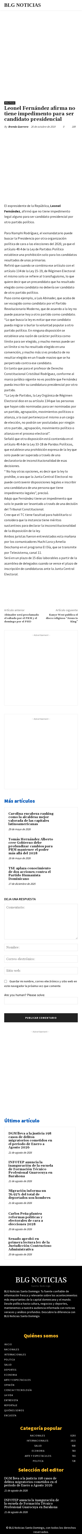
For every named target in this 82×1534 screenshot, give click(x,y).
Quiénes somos (41, 1335)
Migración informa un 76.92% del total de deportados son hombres (29, 1194)
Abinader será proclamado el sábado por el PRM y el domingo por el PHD (21, 618)
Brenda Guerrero (18, 126)
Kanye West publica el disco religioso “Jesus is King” (62, 618)
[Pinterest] (41, 136)
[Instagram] (52, 1324)
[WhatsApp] (50, 136)
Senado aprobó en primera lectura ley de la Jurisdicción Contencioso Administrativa (29, 1244)
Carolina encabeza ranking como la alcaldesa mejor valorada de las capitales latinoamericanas (31, 819)
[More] (60, 136)
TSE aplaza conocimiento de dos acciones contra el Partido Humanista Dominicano (29, 873)
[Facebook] (21, 136)
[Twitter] (31, 136)
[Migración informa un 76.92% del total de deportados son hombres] (63, 1196)
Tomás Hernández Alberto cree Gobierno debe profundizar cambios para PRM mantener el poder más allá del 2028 (30, 846)
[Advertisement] (41, 53)
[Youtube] (44, 1324)
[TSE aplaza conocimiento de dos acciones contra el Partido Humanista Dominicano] (65, 874)
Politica (10, 103)
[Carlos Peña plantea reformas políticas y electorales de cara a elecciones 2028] (63, 1219)
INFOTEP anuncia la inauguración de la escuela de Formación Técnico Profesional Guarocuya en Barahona (30, 1169)
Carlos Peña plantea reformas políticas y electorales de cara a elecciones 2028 (25, 1219)
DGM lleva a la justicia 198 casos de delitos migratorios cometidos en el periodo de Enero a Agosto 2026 (30, 1140)
